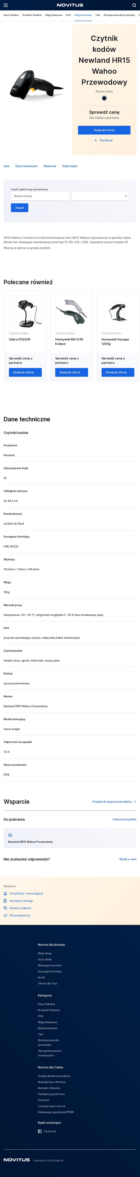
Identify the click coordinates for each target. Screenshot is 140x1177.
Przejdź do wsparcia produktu (112, 801)
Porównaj (106, 140)
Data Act (43, 1100)
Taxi (97, 15)
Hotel (41, 977)
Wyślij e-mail (127, 859)
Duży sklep (45, 959)
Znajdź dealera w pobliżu (54, 1076)
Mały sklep (45, 953)
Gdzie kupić (69, 166)
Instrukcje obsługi (21, 900)
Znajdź (19, 207)
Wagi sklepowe (53, 15)
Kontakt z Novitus (49, 1088)
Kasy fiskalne (11, 15)
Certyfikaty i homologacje (26, 893)
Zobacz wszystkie (124, 819)
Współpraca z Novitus (52, 1082)
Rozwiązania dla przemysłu (119, 15)
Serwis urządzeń (20, 908)
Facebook (50, 1131)
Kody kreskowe (83, 15)
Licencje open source (51, 1106)
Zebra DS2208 (19, 339)
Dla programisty (19, 915)
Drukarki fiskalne (32, 15)
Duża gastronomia (49, 971)
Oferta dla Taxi (47, 983)
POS (68, 15)
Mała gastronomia (49, 965)
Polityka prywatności (51, 1094)
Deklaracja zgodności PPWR (56, 1112)
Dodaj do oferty (104, 130)
